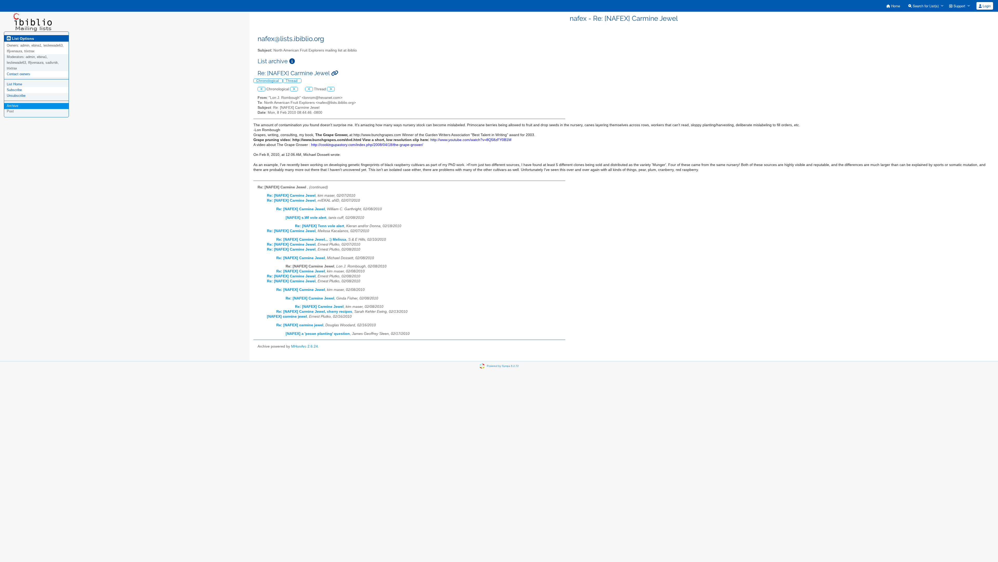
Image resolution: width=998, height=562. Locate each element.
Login (986, 5)
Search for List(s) (925, 5)
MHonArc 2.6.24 (304, 346)
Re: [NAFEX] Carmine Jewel (291, 195)
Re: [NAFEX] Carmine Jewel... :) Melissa (311, 239)
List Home (14, 84)
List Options (22, 38)
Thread (292, 81)
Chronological (268, 81)
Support (959, 5)
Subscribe (14, 90)
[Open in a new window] (292, 61)
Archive (12, 106)
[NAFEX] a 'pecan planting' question (318, 334)
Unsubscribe (16, 96)
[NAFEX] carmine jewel (287, 316)
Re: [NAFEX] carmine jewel (299, 325)
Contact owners (18, 74)
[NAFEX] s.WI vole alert (306, 218)
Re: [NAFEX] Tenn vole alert (319, 226)
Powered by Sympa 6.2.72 (503, 366)
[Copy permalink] (334, 73)
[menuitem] (893, 6)
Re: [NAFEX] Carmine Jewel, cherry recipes (314, 312)
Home (895, 5)
